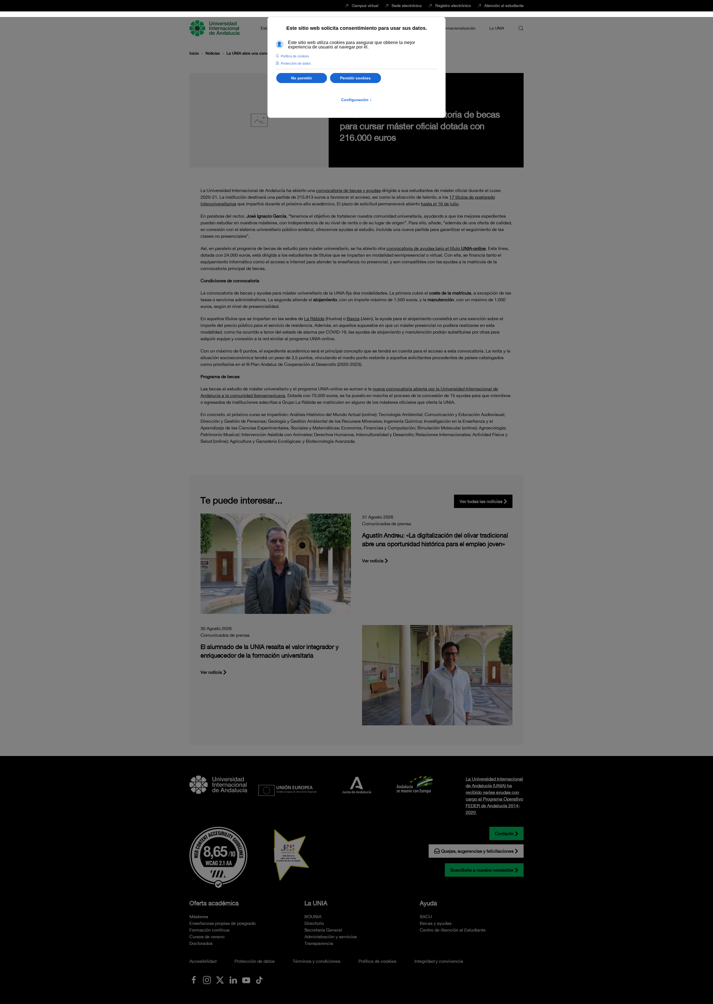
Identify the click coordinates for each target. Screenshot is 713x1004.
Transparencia (318, 943)
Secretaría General (323, 929)
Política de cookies (377, 961)
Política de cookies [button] (295, 56)
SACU (426, 916)
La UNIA (315, 903)
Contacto (504, 833)
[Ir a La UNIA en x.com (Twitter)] (220, 979)
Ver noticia (373, 560)
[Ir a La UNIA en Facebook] (193, 979)
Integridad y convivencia (438, 961)
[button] (521, 28)
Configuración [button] (356, 100)
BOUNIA (312, 916)
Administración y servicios (330, 936)
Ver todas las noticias (481, 501)
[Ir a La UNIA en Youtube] (246, 979)
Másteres (198, 916)
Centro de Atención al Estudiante (453, 929)
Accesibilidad (202, 961)
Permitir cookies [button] (355, 78)
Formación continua (209, 929)
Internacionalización (457, 28)
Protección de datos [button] (296, 63)
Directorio (314, 923)
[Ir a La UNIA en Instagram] (206, 979)
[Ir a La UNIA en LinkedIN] (233, 979)
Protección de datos (255, 961)
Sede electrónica (407, 5)
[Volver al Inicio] (215, 28)
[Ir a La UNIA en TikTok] (259, 979)
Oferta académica (214, 903)
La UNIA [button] (496, 28)
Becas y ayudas (435, 923)
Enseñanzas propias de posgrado (222, 923)
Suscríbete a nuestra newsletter (482, 869)
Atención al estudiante (504, 5)
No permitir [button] (301, 78)
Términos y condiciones (316, 961)
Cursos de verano (206, 936)
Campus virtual (365, 5)
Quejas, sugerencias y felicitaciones (477, 851)
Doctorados (201, 943)
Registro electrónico (453, 5)
